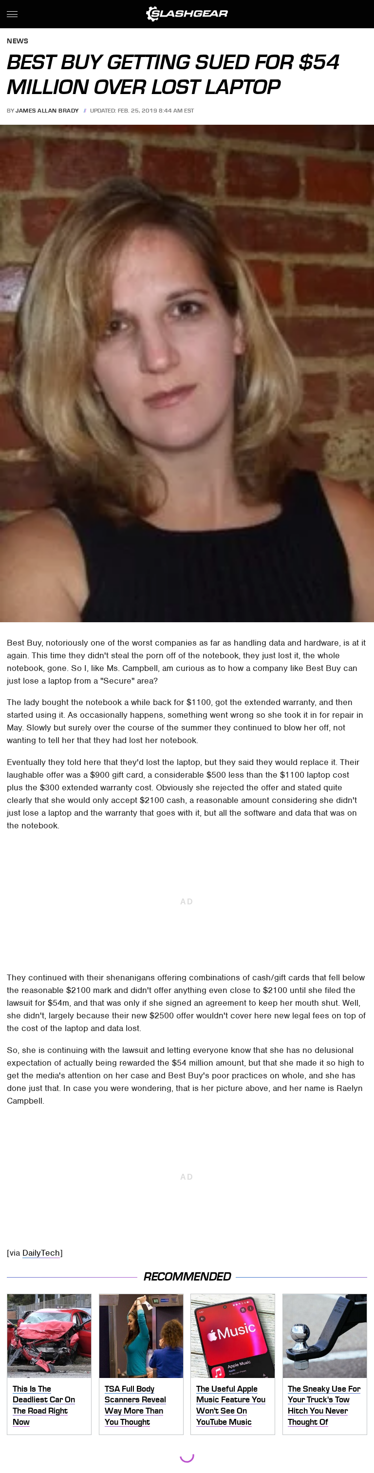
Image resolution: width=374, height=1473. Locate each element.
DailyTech (41, 1252)
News (17, 41)
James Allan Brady (47, 110)
